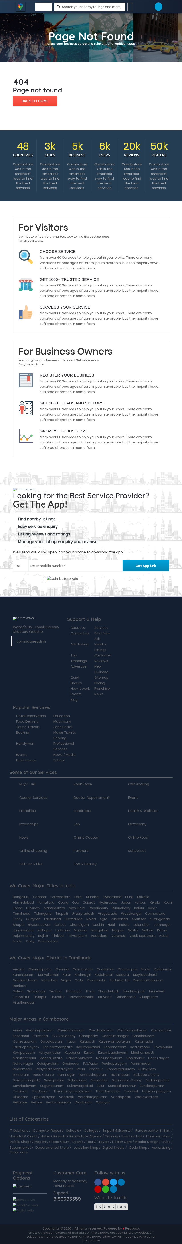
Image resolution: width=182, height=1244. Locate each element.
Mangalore (99, 930)
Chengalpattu (40, 969)
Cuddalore (105, 969)
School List (137, 850)
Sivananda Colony (127, 1080)
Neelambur (135, 1058)
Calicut (60, 924)
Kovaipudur (163, 1047)
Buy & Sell (27, 784)
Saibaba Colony (146, 1074)
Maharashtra (54, 908)
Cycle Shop (138, 1147)
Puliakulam (147, 1069)
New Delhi (77, 908)
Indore (124, 924)
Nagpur (118, 930)
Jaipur (126, 902)
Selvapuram (54, 1080)
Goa (75, 902)
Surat (152, 908)
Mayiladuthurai (145, 974)
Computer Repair (47, 1130)
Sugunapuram (51, 1085)
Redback (132, 1228)
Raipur (139, 908)
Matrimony (62, 721)
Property (41, 1141)
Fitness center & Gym (152, 1130)
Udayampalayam (156, 1091)
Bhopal (18, 924)
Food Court (60, 1141)
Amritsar (139, 919)
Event (133, 797)
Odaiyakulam (48, 1063)
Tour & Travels (97, 1141)
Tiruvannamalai (81, 996)
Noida (91, 919)
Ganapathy (88, 1035)
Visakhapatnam (142, 935)
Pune (129, 896)
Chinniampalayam (132, 1030)
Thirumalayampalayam (72, 1091)
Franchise (102, 688)
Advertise (79, 666)
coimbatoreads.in (31, 641)
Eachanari (21, 1035)
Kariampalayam (26, 1047)
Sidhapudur (77, 1080)
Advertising (161, 1147)
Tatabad (20, 1091)
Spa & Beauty (85, 864)
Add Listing (79, 644)
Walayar (103, 1102)
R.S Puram (21, 1074)
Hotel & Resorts (53, 1136)
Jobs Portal (62, 727)
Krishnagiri (83, 974)
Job (77, 824)
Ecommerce (26, 760)
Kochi (168, 902)
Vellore (36, 1102)
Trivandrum (77, 935)
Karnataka (46, 902)
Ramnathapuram (93, 1074)
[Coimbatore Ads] (97, 1182)
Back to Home (35, 101)
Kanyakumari (48, 974)
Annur (17, 1030)
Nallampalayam (79, 1058)
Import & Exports (117, 1130)
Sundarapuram (152, 1085)
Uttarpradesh (83, 913)
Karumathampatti (58, 1047)
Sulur (100, 1085)
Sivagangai (36, 991)
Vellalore (20, 1102)
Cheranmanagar (71, 1030)
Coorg (63, 902)
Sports (77, 1141)
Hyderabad (112, 896)
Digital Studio (114, 1147)
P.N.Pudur (90, 1063)
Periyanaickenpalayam (54, 1069)
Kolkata (143, 896)
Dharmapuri (127, 969)
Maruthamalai (24, 1058)
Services (101, 627)
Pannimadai (140, 1063)
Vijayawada (107, 913)
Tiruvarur (104, 996)
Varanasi (118, 935)
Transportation (158, 1136)
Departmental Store (52, 1147)
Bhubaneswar (39, 924)
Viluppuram (148, 996)
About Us (78, 627)
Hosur (164, 935)
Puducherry (121, 908)
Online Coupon (86, 837)
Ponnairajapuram (121, 1069)
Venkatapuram (58, 1102)
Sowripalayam (24, 1085)
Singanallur (99, 1080)
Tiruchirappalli (133, 991)
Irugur (71, 1041)
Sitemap (101, 677)
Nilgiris (66, 980)
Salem (18, 991)
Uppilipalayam (43, 1096)
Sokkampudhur (157, 1080)
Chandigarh (79, 924)
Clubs (165, 1141)
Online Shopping (33, 850)
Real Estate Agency (85, 1136)
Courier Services (33, 797)
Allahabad (119, 919)
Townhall (131, 1091)
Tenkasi (55, 991)
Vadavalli (66, 1096)
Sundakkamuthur (122, 1085)
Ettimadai (41, 1035)
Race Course (43, 1074)
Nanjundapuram (109, 1058)
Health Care (122, 1141)
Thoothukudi (108, 991)
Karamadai (144, 1041)
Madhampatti (142, 1052)
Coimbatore (60, 896)
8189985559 (67, 1199)
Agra (103, 919)
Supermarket (20, 1147)
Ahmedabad (23, 902)
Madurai (80, 930)
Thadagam (40, 1091)
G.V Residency (63, 1035)
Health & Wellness (143, 811)
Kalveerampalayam (115, 1041)
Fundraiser (83, 811)
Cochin (98, 924)
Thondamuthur (107, 1091)
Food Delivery (27, 721)
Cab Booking (138, 784)
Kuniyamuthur (50, 1052)
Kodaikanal (104, 974)
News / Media (64, 754)
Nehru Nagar (158, 1058)
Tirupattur (21, 996)
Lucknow (33, 908)
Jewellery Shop (85, 1147)
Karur (67, 974)
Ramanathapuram (148, 980)
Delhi (78, 896)
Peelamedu (22, 1069)
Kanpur (140, 902)
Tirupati (61, 913)
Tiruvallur (57, 996)
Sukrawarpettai (80, 1085)
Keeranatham (115, 1047)
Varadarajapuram (92, 1096)
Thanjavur (73, 991)
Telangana (43, 913)
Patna (162, 930)
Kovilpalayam (24, 1052)
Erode (17, 941)
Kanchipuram (23, 974)
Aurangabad (159, 919)
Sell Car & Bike (31, 864)
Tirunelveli (156, 991)
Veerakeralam (146, 1096)
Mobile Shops (20, 1141)
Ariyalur (19, 969)
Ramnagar (66, 1074)
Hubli (111, 924)
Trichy (17, 919)
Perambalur (96, 980)
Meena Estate (51, 1058)
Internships (28, 824)
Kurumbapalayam (112, 1052)
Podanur (96, 1069)
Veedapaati (121, 1096)
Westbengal (131, 913)
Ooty (30, 941)
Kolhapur (45, 930)
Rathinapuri (120, 1074)
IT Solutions (19, 1130)
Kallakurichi (163, 969)
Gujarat (89, 902)
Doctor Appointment (91, 797)
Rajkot (43, 935)
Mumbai (92, 896)
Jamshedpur (23, 930)
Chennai (40, 896)
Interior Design (146, 1141)
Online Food (138, 837)
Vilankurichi (83, 1102)
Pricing (99, 683)
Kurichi (89, 1052)
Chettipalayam (101, 1030)
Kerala (155, 902)
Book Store (83, 784)
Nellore (147, 930)
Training (111, 1136)
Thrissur (58, 935)
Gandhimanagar (115, 1035)
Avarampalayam (40, 1030)
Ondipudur (70, 1063)
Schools (72, 1130)
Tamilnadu (21, 913)
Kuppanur (72, 1052)
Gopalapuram (51, 1041)
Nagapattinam (25, 980)
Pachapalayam (114, 1063)
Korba (17, 908)
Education (61, 715)
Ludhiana (62, 930)
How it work (80, 688)
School (59, 760)
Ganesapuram (25, 1041)
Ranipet (19, 985)
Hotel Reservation (31, 715)
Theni (89, 991)
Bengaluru (21, 896)
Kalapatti (87, 1041)
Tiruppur (39, 996)
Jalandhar (141, 924)
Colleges (91, 1130)
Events (76, 694)
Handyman (25, 743)
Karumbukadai (88, 1047)
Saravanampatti (26, 1080)
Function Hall (131, 1136)
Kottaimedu (140, 1047)
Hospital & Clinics (23, 1136)
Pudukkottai (119, 980)
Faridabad (52, 919)
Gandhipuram (143, 1035)
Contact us (80, 633)
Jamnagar (162, 924)
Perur (81, 1069)
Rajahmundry (23, 935)
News (98, 694)
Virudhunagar (24, 1002)
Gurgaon (33, 919)
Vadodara (99, 935)
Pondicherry (98, 908)
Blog (74, 699)
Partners (81, 850)
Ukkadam (20, 1096)
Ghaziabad (74, 919)
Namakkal (49, 980)
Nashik (133, 930)
